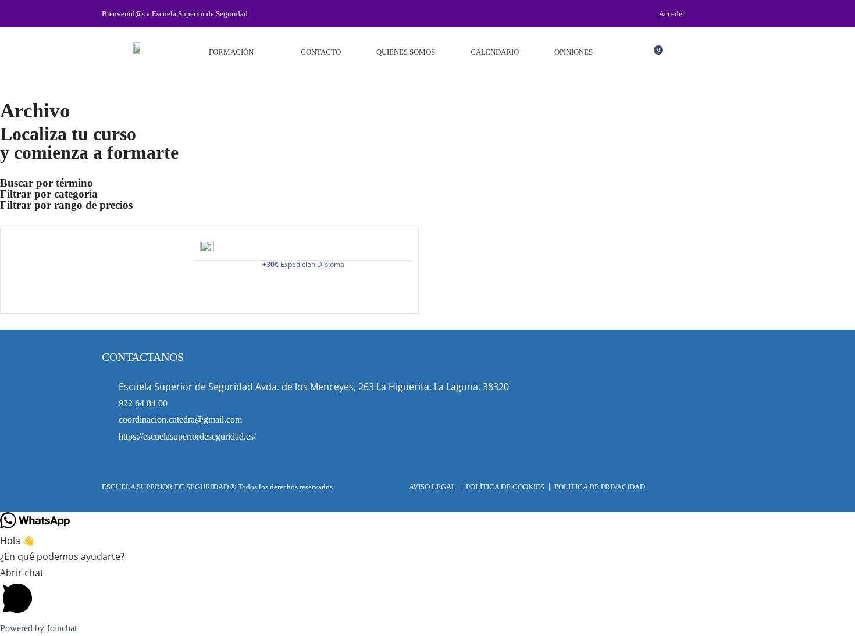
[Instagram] (703, 14)
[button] (677, 55)
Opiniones (573, 52)
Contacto (321, 52)
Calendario (495, 52)
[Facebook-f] (742, 14)
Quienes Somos (405, 52)
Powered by (38, 628)
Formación (231, 52)
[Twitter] (723, 14)
